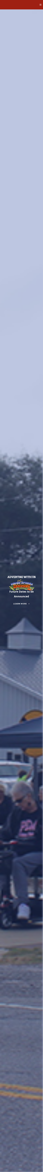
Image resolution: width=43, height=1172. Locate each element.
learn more (20, 604)
